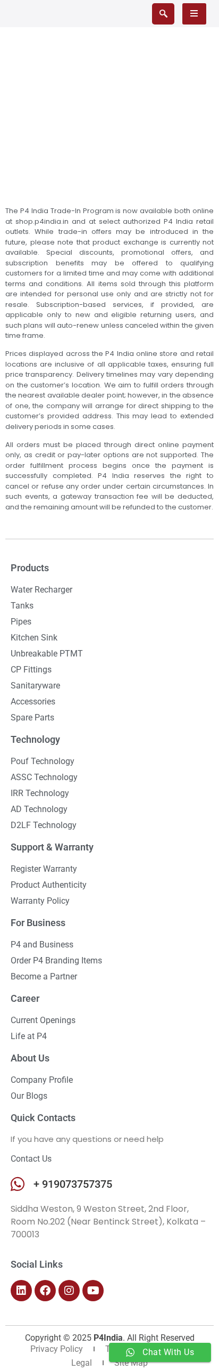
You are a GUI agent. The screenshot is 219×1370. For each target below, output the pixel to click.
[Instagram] (69, 1290)
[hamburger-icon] (194, 14)
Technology (35, 739)
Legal (81, 1363)
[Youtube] (93, 1290)
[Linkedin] (21, 1290)
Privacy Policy (56, 1349)
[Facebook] (45, 1290)
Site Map (131, 1363)
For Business (38, 922)
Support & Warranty (52, 847)
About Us (30, 1058)
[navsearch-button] (163, 14)
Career (25, 998)
